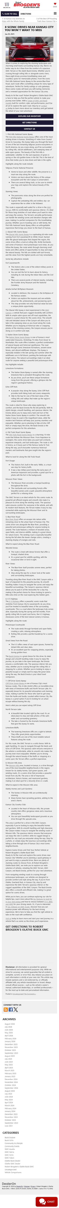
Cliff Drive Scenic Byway (15, 683)
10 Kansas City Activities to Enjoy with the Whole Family (13, 19)
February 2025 (10, 1073)
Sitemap (27, 1186)
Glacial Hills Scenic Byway (19, 234)
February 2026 (10, 1038)
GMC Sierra (9, 1152)
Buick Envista (14, 656)
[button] (10, 13)
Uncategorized (18, 994)
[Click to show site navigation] (55, 13)
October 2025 (10, 1050)
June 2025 (9, 1062)
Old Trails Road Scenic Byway (20, 434)
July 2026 (8, 1027)
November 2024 (11, 1082)
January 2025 (10, 1076)
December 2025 (11, 1044)
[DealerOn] (9, 1183)
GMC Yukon (9, 1158)
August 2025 (10, 1056)
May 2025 (9, 1064)
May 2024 (9, 1099)
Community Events (12, 1146)
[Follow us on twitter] (15, 1009)
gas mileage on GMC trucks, (19, 907)
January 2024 (10, 1111)
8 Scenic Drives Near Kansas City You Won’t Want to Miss (29, 28)
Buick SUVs (9, 1140)
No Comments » (30, 994)
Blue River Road (12, 519)
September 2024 (11, 1088)
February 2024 (10, 1108)
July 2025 (8, 1059)
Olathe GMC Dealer (12, 1163)
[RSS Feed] (6, 1009)
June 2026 (9, 1029)
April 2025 (9, 1067)
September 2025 (11, 1053)
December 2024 (11, 1079)
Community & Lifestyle (14, 1143)
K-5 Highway (14, 601)
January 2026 (10, 1041)
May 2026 (9, 1032)
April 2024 (9, 1102)
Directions (26, 14)
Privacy (33, 1186)
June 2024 (9, 1096)
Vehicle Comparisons (13, 1172)
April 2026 (9, 1035)
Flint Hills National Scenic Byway (21, 137)
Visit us (8, 918)
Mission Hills (14, 765)
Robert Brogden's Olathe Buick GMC (19, 1166)
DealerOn (19, 1186)
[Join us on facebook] (11, 1009)
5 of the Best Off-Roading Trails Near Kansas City (46, 19)
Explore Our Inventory (29, 116)
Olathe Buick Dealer (12, 1160)
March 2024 (9, 1105)
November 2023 (11, 1117)
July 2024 (8, 1094)
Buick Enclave (10, 1137)
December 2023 (11, 1114)
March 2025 (9, 1070)
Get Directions (29, 122)
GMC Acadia (10, 1149)
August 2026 (10, 1024)
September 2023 (11, 1123)
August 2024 (10, 1091)
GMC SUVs (9, 1155)
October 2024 (10, 1085)
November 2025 (11, 1047)
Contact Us (29, 129)
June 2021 (9, 1126)
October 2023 (10, 1120)
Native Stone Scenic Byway (19, 337)
